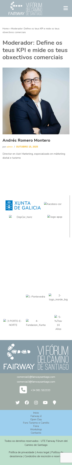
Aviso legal (43, 452)
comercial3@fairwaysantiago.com (36, 381)
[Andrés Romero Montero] (36, 101)
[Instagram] (36, 402)
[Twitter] (17, 402)
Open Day (36, 419)
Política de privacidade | (23, 452)
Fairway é (36, 416)
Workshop (36, 429)
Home (6, 28)
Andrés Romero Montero (26, 140)
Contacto (36, 432)
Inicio (36, 412)
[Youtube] (45, 402)
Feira (36, 426)
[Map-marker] (54, 402)
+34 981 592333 (40, 390)
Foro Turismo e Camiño (36, 422)
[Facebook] (27, 402)
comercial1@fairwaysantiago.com (36, 377)
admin (10, 146)
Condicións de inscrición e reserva (43, 456)
